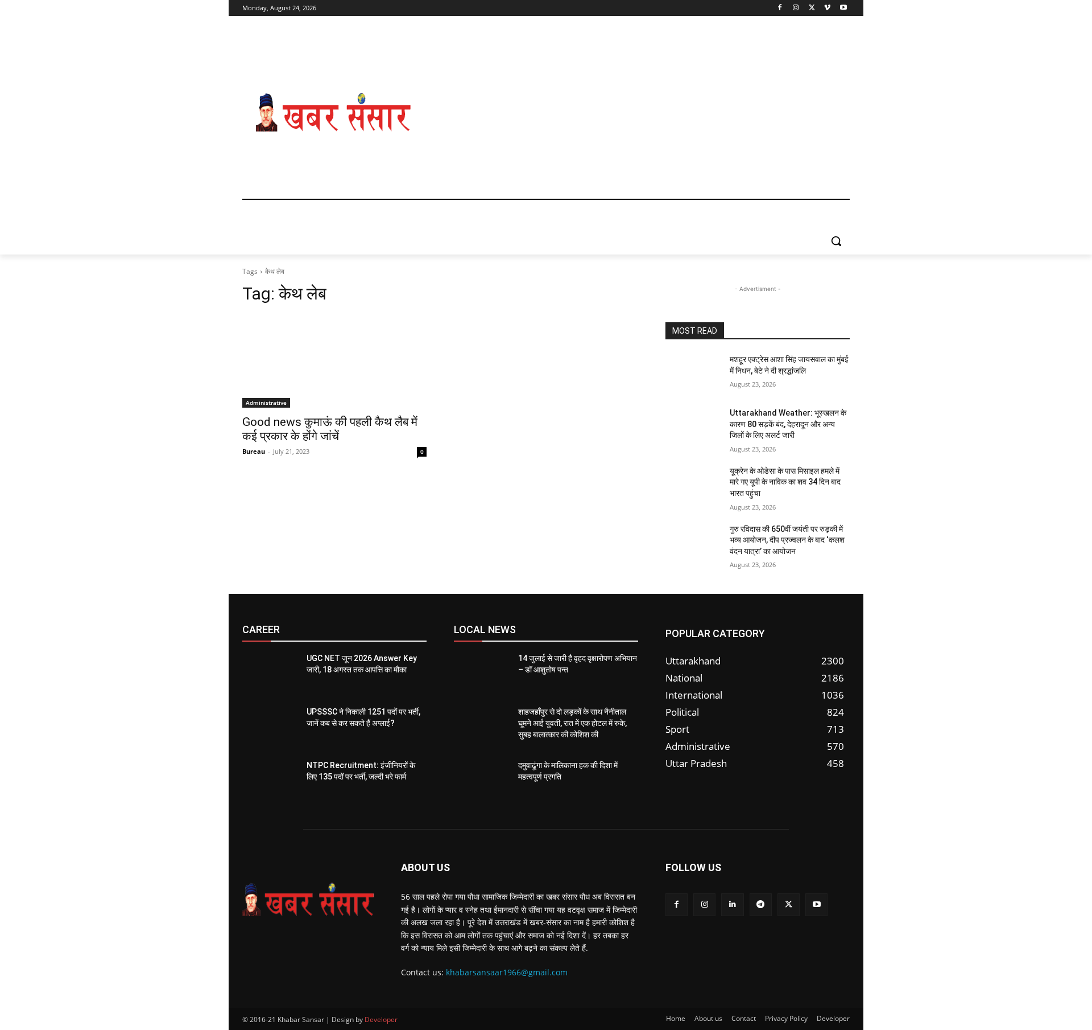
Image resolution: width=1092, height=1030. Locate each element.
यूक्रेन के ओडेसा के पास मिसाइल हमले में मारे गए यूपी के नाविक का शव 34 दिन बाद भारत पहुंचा (785, 482)
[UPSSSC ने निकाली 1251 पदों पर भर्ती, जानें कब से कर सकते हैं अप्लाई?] (269, 726)
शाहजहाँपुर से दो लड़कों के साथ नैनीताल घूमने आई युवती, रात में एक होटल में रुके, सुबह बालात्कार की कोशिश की (572, 722)
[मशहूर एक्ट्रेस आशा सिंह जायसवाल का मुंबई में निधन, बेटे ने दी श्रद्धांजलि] (693, 373)
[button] (836, 241)
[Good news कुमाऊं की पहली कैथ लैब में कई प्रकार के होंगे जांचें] (334, 361)
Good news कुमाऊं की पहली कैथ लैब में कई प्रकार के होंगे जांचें (329, 429)
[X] (811, 8)
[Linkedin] (732, 904)
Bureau (253, 451)
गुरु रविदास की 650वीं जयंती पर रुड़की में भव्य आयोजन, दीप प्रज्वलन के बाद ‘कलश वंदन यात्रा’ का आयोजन (787, 540)
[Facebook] (780, 8)
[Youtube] (843, 8)
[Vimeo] (827, 8)
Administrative (266, 403)
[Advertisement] (637, 112)
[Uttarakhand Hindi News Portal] (308, 899)
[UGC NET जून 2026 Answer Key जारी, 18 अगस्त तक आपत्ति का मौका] (269, 672)
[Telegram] (761, 904)
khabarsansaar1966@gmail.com (507, 972)
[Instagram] (796, 8)
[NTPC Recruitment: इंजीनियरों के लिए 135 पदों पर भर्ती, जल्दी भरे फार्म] (269, 779)
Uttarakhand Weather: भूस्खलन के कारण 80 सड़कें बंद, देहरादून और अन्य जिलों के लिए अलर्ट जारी (788, 424)
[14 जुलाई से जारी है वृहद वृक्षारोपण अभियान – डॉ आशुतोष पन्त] (481, 672)
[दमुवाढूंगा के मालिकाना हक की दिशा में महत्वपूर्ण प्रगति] (481, 779)
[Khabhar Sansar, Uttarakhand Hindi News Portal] (333, 112)
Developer (381, 1019)
